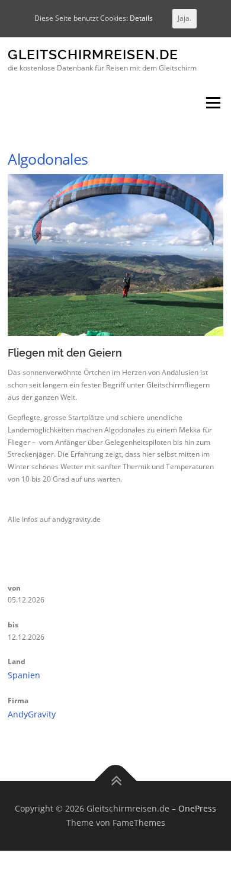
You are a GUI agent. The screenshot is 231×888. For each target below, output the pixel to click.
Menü (212, 103)
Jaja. (184, 18)
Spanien (24, 675)
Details (141, 18)
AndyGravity (32, 714)
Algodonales (48, 159)
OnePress (197, 808)
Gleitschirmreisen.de (93, 55)
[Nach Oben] (116, 781)
